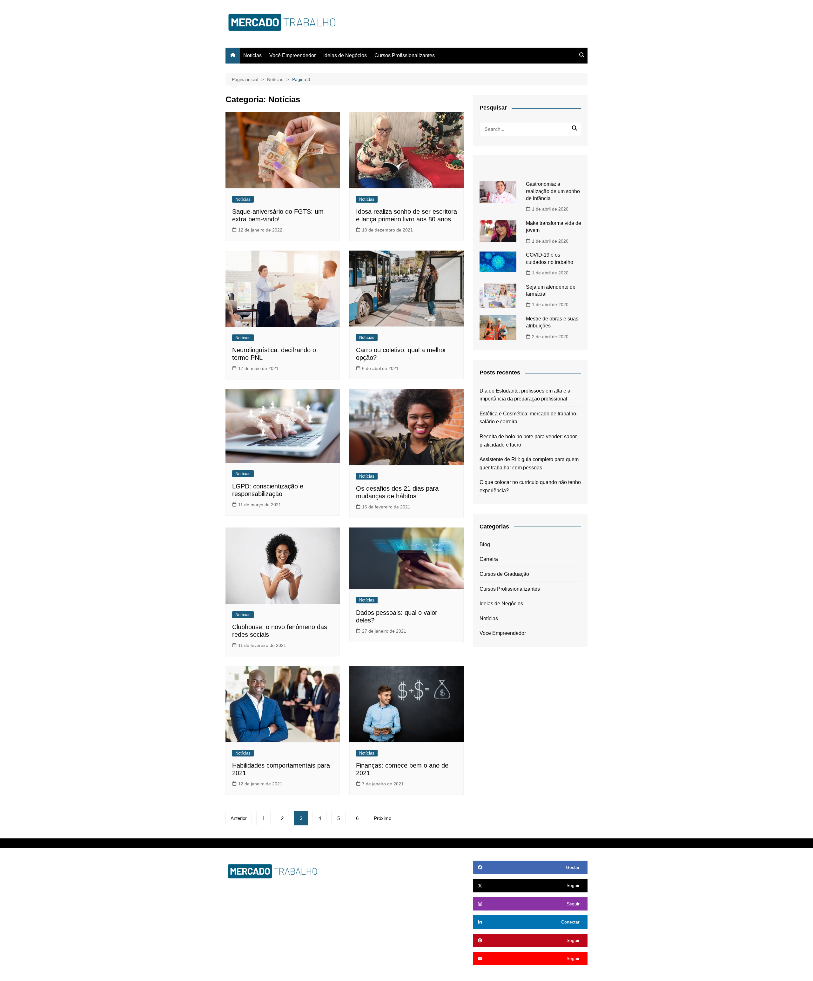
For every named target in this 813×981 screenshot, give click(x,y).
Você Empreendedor (292, 55)
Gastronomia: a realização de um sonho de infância (553, 191)
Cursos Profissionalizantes (404, 55)
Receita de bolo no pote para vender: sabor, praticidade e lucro (529, 440)
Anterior (239, 818)
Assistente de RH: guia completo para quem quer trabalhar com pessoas (529, 463)
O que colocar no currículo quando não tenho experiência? (530, 486)
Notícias (252, 55)
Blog (485, 544)
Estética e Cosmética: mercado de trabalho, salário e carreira (528, 418)
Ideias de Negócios (345, 55)
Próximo (382, 818)
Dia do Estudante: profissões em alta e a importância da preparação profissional (525, 395)
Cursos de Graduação (504, 574)
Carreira (489, 559)
